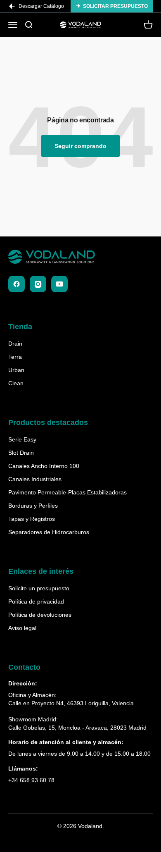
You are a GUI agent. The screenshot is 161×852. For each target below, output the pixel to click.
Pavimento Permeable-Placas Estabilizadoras (67, 492)
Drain (15, 343)
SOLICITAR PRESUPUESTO (115, 6)
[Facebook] (16, 284)
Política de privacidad (36, 601)
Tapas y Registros (31, 518)
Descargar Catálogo (41, 6)
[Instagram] (38, 284)
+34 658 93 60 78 (31, 780)
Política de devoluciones (39, 614)
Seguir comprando (80, 146)
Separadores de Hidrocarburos (48, 532)
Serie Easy (22, 439)
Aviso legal (22, 628)
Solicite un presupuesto (38, 588)
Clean (16, 383)
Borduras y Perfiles (33, 505)
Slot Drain (21, 452)
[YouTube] (59, 284)
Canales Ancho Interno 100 (43, 466)
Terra (15, 356)
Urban (16, 370)
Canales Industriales (35, 479)
